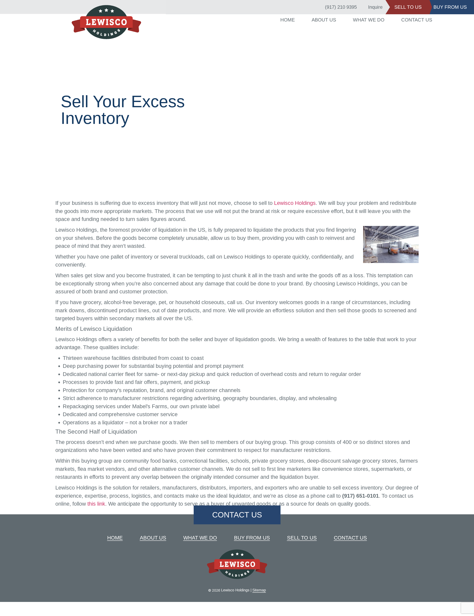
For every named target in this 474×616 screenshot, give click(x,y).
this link (96, 504)
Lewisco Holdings (295, 203)
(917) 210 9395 (341, 7)
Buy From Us (252, 538)
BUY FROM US (450, 7)
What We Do (366, 20)
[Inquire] (362, 7)
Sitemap (259, 590)
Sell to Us (302, 538)
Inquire (375, 7)
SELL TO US (408, 7)
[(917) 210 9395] (319, 7)
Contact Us (410, 20)
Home (294, 20)
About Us (326, 20)
